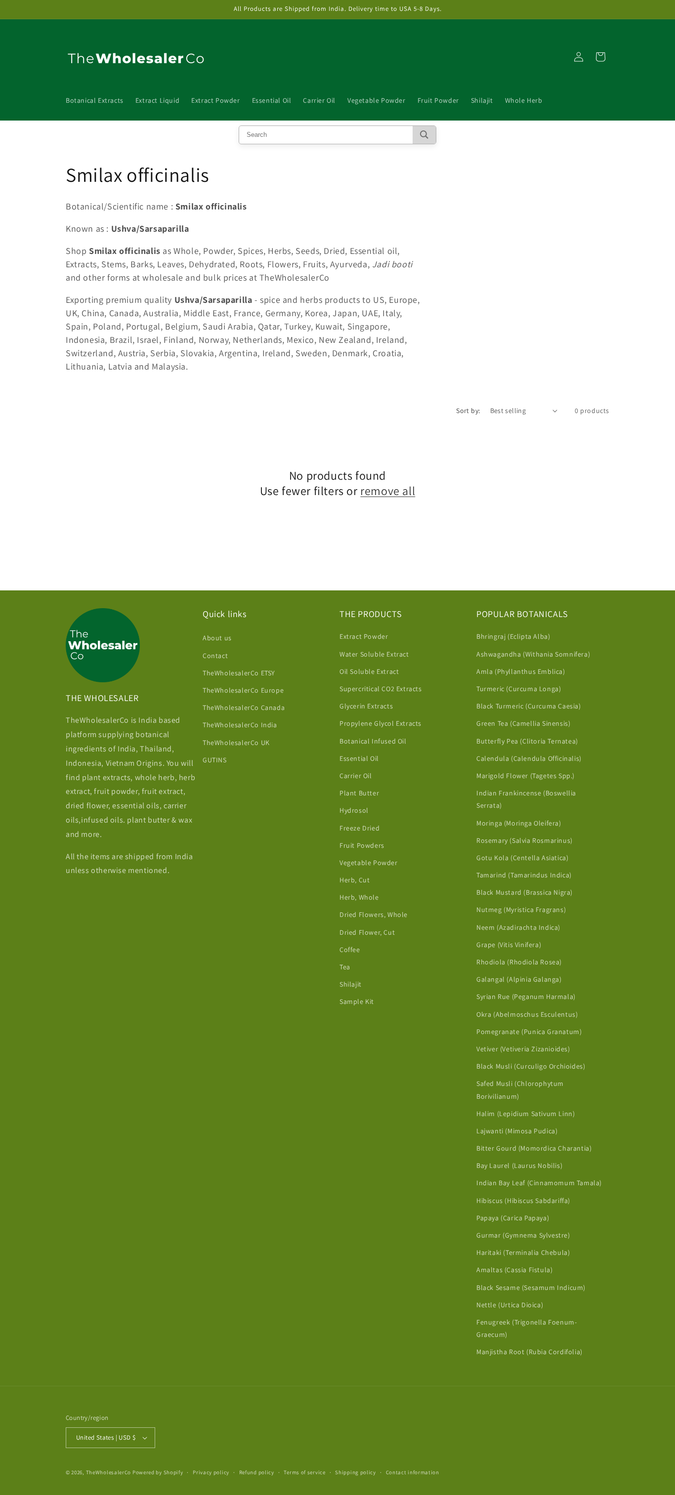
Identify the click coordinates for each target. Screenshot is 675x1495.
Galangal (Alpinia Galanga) (519, 979)
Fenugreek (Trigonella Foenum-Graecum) (526, 1328)
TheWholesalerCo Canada (244, 707)
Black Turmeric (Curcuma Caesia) (528, 706)
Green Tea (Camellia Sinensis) (523, 723)
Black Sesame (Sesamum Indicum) (531, 1287)
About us (217, 637)
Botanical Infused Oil (373, 741)
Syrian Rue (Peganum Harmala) (526, 996)
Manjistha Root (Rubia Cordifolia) (529, 1351)
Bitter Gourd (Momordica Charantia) (533, 1148)
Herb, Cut (354, 879)
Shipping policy (355, 1472)
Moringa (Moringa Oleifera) (518, 823)
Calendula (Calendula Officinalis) (529, 758)
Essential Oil (359, 758)
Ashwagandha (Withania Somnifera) (533, 654)
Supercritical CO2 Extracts (380, 688)
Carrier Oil (355, 775)
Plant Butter (359, 793)
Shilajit (350, 984)
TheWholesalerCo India (240, 724)
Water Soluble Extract (374, 654)
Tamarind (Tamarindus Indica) (524, 875)
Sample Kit (356, 1001)
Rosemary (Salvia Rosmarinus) (524, 840)
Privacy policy (211, 1472)
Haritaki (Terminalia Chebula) (523, 1252)
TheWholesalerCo (109, 1472)
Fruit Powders (361, 845)
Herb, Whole (359, 897)
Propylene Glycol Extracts (380, 723)
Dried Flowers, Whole (373, 914)
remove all (387, 490)
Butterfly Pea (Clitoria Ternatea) (527, 741)
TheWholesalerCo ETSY (239, 672)
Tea (344, 966)
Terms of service (304, 1472)
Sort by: (468, 410)
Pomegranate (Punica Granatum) (529, 1031)
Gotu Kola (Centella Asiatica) (522, 857)
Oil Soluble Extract (369, 671)
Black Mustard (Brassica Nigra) (524, 892)
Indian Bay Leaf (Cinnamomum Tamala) (539, 1182)
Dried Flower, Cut (367, 932)
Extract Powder (363, 636)
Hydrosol (354, 810)
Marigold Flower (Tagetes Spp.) (525, 775)
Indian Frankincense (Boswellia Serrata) (526, 799)
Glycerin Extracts (366, 706)
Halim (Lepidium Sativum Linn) (525, 1113)
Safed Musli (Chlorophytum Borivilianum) (520, 1089)
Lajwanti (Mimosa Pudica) (516, 1130)
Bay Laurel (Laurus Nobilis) (519, 1165)
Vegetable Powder (368, 862)
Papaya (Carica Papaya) (512, 1217)
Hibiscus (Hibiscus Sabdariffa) (523, 1200)
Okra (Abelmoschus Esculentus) (527, 1014)
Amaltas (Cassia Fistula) (514, 1269)
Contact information (412, 1472)
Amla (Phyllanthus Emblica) (520, 671)
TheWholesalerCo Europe (243, 690)
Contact (215, 655)
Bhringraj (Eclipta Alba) (513, 636)
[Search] (424, 135)
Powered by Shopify (157, 1472)
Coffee (349, 949)
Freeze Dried (359, 828)
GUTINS (215, 759)
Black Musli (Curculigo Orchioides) (530, 1066)
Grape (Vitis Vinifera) (508, 944)
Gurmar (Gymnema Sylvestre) (523, 1235)
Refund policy (256, 1472)
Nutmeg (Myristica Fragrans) (521, 909)
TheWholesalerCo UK (236, 742)
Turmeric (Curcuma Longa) (518, 688)
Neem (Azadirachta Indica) (518, 927)
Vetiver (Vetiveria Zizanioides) (523, 1048)
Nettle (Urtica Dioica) (509, 1304)
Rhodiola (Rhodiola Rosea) (519, 961)
